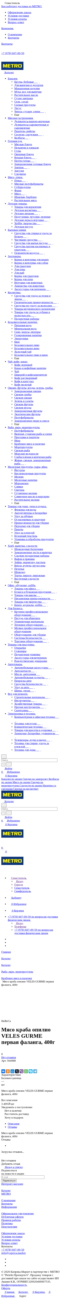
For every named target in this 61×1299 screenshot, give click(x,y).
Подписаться (9, 1180)
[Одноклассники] (8, 1071)
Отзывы (12, 1127)
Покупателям (9, 1226)
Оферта (5, 1288)
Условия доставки (18, 15)
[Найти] (9, 764)
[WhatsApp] (26, 1071)
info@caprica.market (13, 1253)
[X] (17, 1071)
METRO (6, 1193)
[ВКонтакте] (3, 1071)
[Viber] (21, 1071)
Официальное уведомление (17, 1213)
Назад (19, 881)
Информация (9, 1207)
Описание (14, 1123)
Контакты (13, 37)
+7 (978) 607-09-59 (12, 53)
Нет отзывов (8, 1057)
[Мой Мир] (12, 1071)
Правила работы (11, 1220)
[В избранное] (2, 1064)
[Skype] (31, 1071)
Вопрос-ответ (16, 22)
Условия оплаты (17, 19)
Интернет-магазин (12, 1183)
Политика (7, 1223)
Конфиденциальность (14, 1284)
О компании (15, 34)
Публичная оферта (12, 1216)
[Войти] (2, 844)
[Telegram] (35, 1071)
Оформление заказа (19, 12)
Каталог (6, 1190)
